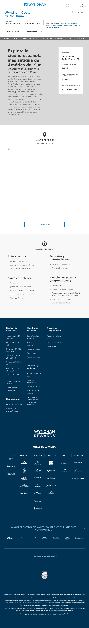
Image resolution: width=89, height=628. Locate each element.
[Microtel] (24, 478)
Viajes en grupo (33, 349)
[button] (44, 528)
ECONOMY (24, 455)
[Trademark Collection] (65, 471)
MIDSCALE (38, 455)
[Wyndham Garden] (38, 478)
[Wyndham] (65, 463)
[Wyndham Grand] (78, 478)
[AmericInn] (38, 486)
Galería (49, 38)
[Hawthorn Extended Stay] (11, 467)
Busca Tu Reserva (14, 404)
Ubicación (81, 38)
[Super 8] (24, 471)
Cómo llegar (44, 225)
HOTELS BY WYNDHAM (44, 447)
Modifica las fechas (64, 25)
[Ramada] (38, 501)
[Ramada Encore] (38, 509)
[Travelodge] (24, 493)
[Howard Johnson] (24, 486)
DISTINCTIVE (78, 455)
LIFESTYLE (51, 455)
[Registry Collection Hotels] (78, 463)
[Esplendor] (51, 471)
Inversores (51, 346)
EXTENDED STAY (10, 457)
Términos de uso (34, 386)
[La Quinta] (38, 463)
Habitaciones (38, 38)
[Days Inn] (24, 463)
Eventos (70, 38)
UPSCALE (65, 455)
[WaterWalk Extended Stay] (11, 474)
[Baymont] (38, 493)
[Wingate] (38, 471)
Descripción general (12, 38)
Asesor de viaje (33, 357)
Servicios (26, 38)
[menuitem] (5, 4)
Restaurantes (59, 38)
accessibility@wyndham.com (36, 602)
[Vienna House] (51, 486)
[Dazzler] (51, 478)
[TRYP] (51, 463)
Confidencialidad (71, 597)
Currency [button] (80, 12)
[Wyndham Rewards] (44, 433)
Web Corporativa (54, 343)
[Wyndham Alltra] (51, 493)
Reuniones (31, 353)
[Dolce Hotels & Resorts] (78, 471)
